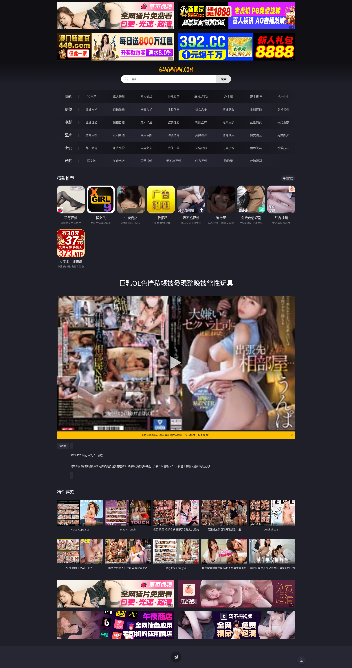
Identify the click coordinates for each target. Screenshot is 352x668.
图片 (68, 135)
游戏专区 (173, 97)
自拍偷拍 (119, 109)
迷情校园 (201, 148)
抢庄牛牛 (283, 97)
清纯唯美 (228, 135)
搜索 (224, 79)
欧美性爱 (173, 122)
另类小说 (228, 148)
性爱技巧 (283, 148)
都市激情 (91, 148)
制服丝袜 (201, 122)
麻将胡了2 (201, 97)
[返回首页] (301, 660)
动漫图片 (173, 135)
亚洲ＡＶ (91, 109)
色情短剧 (256, 161)
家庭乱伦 (119, 148)
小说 (68, 147)
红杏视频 (201, 161)
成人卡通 (146, 122)
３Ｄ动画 (173, 109)
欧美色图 (146, 135)
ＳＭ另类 (283, 109)
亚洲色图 (119, 135)
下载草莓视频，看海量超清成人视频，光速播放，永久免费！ (176, 435)
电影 (68, 122)
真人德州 (119, 97)
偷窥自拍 (91, 135)
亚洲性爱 (91, 122)
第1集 (62, 446)
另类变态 (283, 122)
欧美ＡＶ (146, 109)
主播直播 (256, 109)
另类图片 (283, 135)
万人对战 (146, 97)
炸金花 (228, 97)
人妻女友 (146, 148)
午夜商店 (119, 161)
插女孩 (91, 161)
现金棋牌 (256, 97)
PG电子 (91, 97)
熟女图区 (256, 135)
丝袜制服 (228, 109)
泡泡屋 (228, 161)
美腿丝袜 (201, 135)
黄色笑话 (256, 148)
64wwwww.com (176, 69)
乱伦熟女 (256, 122)
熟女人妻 (201, 109)
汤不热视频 (173, 161)
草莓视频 (146, 161)
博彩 (68, 96)
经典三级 (228, 122)
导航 (68, 160)
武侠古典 (173, 148)
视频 (68, 109)
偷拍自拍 (119, 122)
